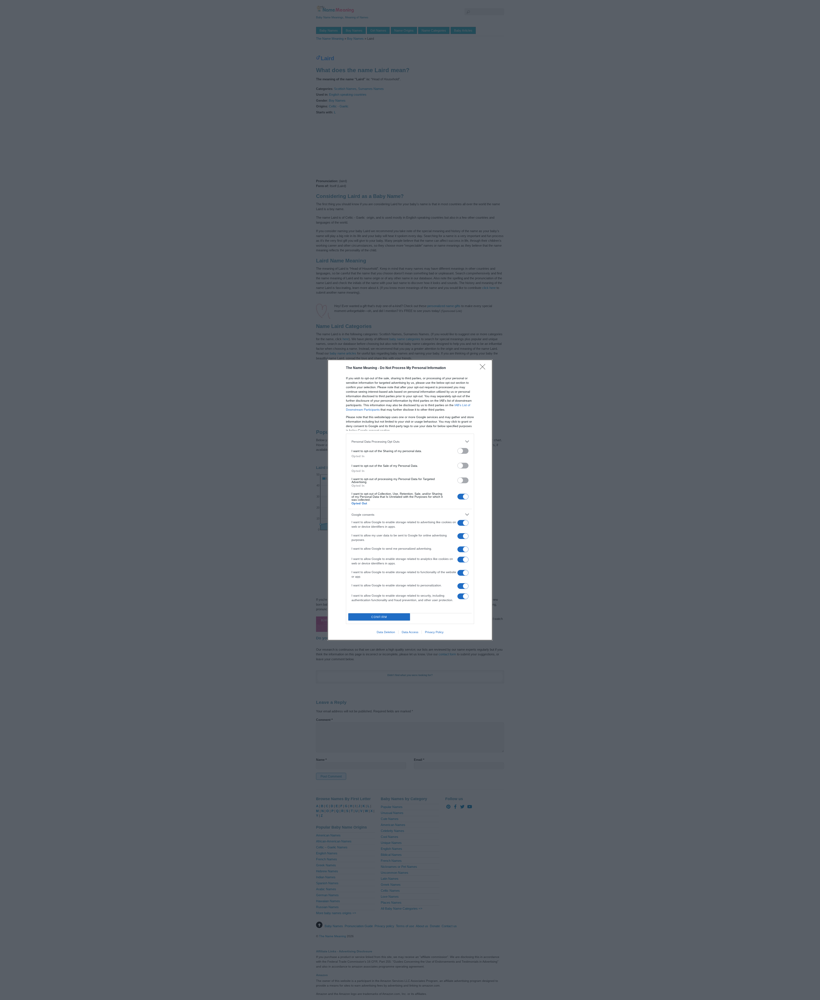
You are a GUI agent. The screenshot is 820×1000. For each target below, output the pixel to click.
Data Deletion (386, 632)
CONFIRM (379, 617)
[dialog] (410, 500)
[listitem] (410, 441)
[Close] (484, 368)
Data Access (410, 632)
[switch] (463, 451)
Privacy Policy (434, 632)
